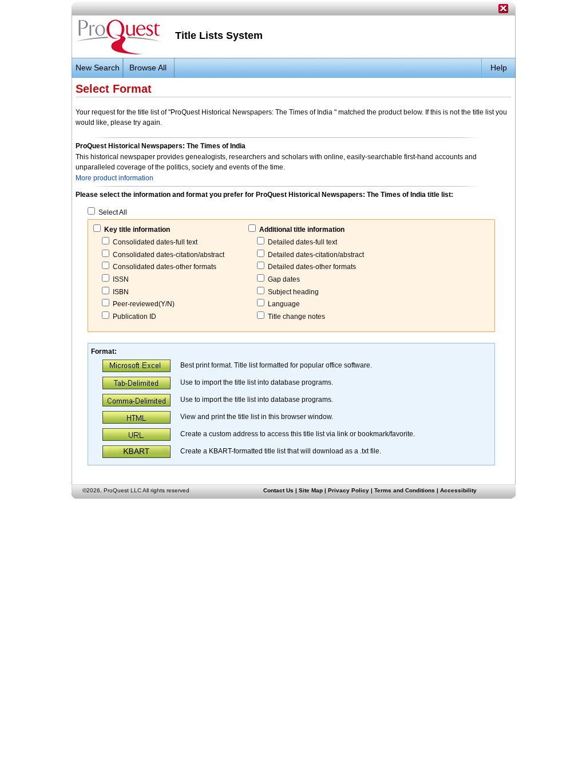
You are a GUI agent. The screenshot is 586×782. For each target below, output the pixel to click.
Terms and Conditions (404, 490)
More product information (114, 178)
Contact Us (278, 490)
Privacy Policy (348, 490)
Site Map (311, 490)
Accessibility (458, 490)
